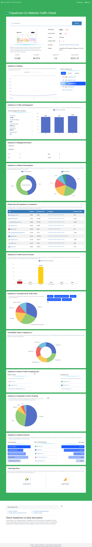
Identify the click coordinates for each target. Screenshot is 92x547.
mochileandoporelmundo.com (17, 232)
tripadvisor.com (13, 385)
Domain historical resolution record (17, 513)
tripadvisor (50, 296)
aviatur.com (13, 246)
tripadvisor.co (72, 83)
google (81, 460)
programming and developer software (17, 460)
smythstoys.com (71, 77)
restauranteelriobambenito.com (17, 388)
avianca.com (13, 229)
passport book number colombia (61, 296)
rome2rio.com (13, 225)
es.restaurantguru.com (41, 457)
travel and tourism (26, 438)
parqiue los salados (67, 299)
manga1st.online (71, 80)
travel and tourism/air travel (54, 228)
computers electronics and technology (18, 453)
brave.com (12, 381)
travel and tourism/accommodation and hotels (58, 235)
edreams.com (65, 385)
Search (77, 23)
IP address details (37, 513)
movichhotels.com (66, 388)
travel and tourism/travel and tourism (69, 45)
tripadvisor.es (39, 446)
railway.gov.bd (70, 87)
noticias (81, 450)
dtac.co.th (69, 90)
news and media (16, 438)
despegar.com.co (14, 215)
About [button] (87, 2)
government (11, 457)
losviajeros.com (14, 239)
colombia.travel (14, 218)
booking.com (13, 236)
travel (82, 457)
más (82, 453)
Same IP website (13, 511)
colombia (81, 446)
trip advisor (73, 296)
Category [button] (80, 2)
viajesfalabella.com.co (15, 222)
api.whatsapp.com (40, 460)
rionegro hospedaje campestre (54, 299)
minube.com (13, 243)
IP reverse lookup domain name (41, 511)
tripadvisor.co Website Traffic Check (32, 13)
